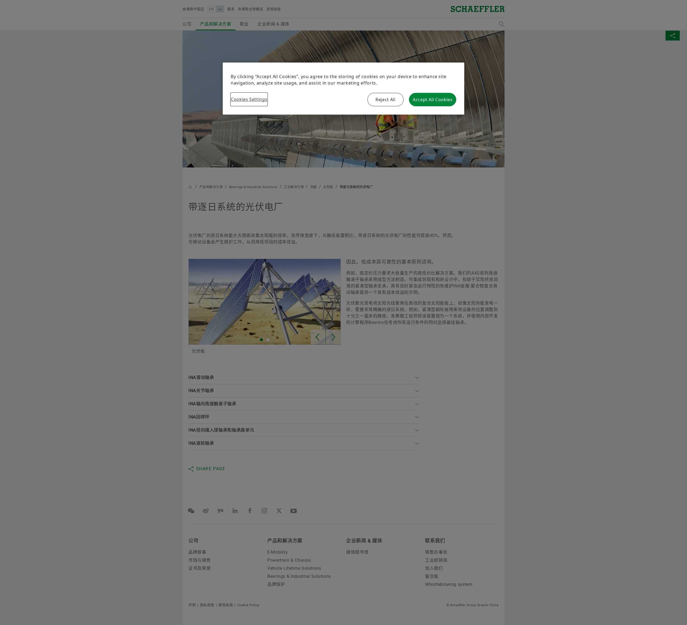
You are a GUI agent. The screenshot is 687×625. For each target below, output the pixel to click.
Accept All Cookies (433, 100)
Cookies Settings (249, 99)
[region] (343, 89)
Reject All (385, 100)
